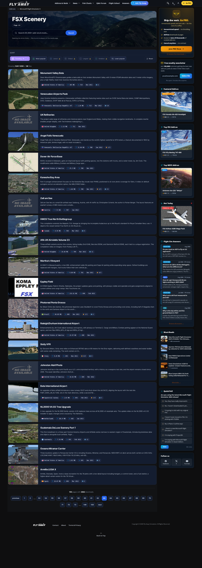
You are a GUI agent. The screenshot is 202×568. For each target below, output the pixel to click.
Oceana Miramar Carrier (53, 448)
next (100, 505)
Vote (164, 447)
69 (143, 498)
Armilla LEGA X (48, 469)
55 (52, 498)
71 (62, 505)
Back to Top (101, 536)
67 (130, 498)
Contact (55, 525)
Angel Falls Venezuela (51, 135)
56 (59, 498)
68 (137, 498)
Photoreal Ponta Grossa (52, 302)
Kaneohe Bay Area (50, 177)
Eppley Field (46, 281)
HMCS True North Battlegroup (56, 219)
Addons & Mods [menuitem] (61, 3)
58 (72, 498)
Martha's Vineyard (50, 261)
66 (124, 498)
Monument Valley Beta (52, 73)
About (63, 525)
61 (91, 498)
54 (46, 498)
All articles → (176, 383)
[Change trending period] (28, 58)
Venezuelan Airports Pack (54, 94)
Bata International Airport (53, 386)
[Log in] (178, 3)
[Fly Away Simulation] (19, 3)
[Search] (168, 3)
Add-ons (12, 9)
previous (15, 498)
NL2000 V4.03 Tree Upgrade (55, 407)
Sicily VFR (45, 344)
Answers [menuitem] (125, 3)
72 (69, 505)
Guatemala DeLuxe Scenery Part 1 (58, 427)
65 (117, 498)
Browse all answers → (176, 324)
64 (111, 498)
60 (85, 498)
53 (39, 498)
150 (92, 505)
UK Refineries (47, 114)
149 (84, 505)
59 (78, 498)
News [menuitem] (75, 3)
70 (150, 498)
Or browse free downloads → (176, 54)
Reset (151, 59)
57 (65, 498)
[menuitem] (139, 3)
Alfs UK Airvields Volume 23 (55, 240)
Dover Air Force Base (51, 156)
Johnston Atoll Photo (51, 365)
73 (75, 505)
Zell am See (46, 198)
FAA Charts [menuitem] (87, 3)
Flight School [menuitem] (114, 3)
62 (98, 498)
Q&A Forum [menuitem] (101, 3)
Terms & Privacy (75, 525)
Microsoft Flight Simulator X (30, 9)
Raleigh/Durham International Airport (59, 323)
